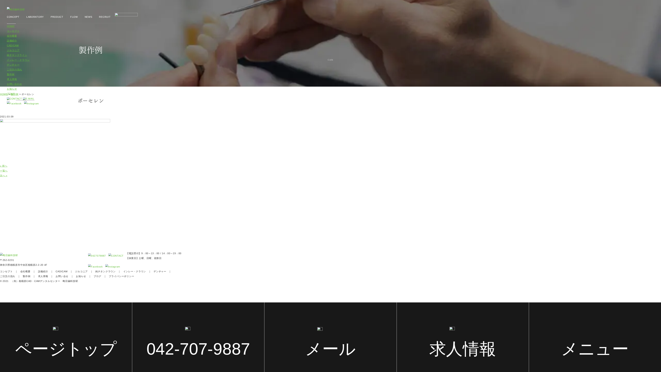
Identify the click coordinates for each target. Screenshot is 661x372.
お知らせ (12, 88)
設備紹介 (12, 40)
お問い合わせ (14, 84)
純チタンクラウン (105, 271)
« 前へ (3, 165)
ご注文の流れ (14, 69)
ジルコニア (13, 50)
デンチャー (13, 64)
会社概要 (12, 35)
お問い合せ (62, 276)
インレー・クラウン (18, 60)
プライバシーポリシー (121, 276)
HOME (11, 26)
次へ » (3, 175)
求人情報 (12, 79)
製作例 (10, 74)
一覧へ (4, 170)
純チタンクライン (17, 55)
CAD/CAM (13, 45)
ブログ (10, 93)
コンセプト (13, 31)
